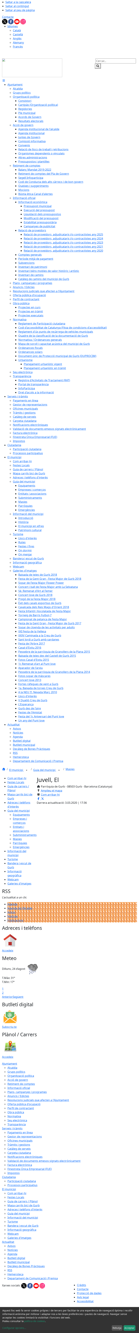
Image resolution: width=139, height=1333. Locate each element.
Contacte (8, 17)
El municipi (16, 770)
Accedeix (7, 950)
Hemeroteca (15, 1274)
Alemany (18, 42)
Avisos (11, 912)
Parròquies (20, 843)
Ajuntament (9, 1063)
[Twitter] (5, 21)
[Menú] (3, 80)
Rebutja (117, 1327)
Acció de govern (17, 1080)
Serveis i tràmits (12, 1128)
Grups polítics (16, 1072)
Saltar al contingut (17, 6)
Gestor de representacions (24, 1136)
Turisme (12, 859)
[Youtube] (17, 21)
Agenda (12, 904)
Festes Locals (15, 782)
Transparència (16, 1124)
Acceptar (129, 1327)
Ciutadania (9, 1177)
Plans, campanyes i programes (27, 1092)
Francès (18, 46)
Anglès (17, 38)
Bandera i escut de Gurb (22, 1226)
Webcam (13, 879)
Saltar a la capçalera (18, 2)
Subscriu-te (9, 1027)
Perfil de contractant (20, 1108)
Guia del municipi (44, 770)
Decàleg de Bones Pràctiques (26, 1266)
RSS (9, 1270)
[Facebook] (11, 21)
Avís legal (83, 1297)
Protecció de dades (89, 1293)
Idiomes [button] (12, 26)
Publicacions (15, 920)
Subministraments (25, 835)
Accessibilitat (85, 1301)
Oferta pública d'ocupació (24, 1104)
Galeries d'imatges (19, 883)
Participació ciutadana (21, 1181)
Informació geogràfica (21, 1230)
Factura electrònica (19, 1165)
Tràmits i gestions (18, 1145)
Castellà (18, 34)
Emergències (21, 847)
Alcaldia (12, 1068)
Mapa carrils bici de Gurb (23, 1205)
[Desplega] (26, 770)
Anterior (7, 997)
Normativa (14, 1116)
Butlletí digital (16, 1258)
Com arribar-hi (16, 778)
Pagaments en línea (20, 1132)
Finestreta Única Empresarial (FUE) (29, 1169)
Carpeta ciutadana (19, 1153)
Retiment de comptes (21, 1084)
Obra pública (15, 1112)
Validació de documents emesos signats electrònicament (44, 1161)
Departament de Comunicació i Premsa (32, 1278)
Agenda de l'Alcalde (19, 908)
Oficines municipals (20, 1140)
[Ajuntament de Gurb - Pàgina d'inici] (32, 67)
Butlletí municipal (18, 1262)
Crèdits (81, 1285)
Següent (18, 997)
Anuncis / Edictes (18, 1096)
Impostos (13, 1173)
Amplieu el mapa (51, 790)
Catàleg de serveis (19, 1149)
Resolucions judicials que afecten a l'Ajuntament (38, 1100)
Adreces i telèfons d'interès (24, 1209)
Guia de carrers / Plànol (22, 1201)
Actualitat (8, 1242)
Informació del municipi (22, 1217)
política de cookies (34, 1321)
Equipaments (21, 815)
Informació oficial (18, 1088)
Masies (70, 769)
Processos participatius (22, 1185)
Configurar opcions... (14, 1327)
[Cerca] (98, 66)
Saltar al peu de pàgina (20, 10)
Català (17, 30)
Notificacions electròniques (25, 1157)
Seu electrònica (17, 1120)
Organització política (20, 1076)
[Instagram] (23, 21)
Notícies (12, 916)
